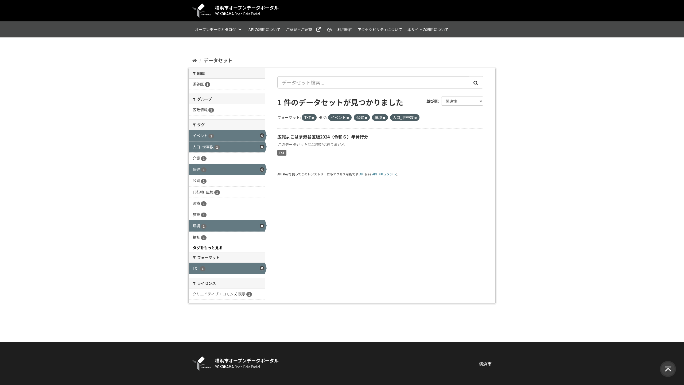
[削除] (313, 118)
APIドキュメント (384, 174)
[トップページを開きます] (235, 10)
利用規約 (344, 29)
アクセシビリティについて (380, 29)
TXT (282, 153)
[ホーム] (194, 60)
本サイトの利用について (428, 29)
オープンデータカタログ (215, 29)
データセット (218, 60)
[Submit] (476, 82)
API (361, 174)
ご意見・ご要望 (299, 29)
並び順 (432, 101)
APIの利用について (264, 29)
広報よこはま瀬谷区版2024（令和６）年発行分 (322, 136)
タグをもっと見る (208, 247)
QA (329, 29)
